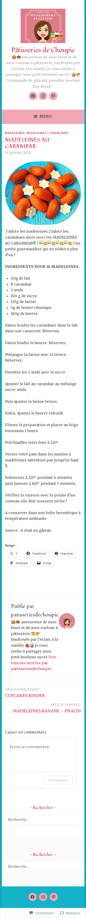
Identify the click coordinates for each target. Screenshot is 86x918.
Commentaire (58, 780)
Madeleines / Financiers (47, 133)
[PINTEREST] (53, 897)
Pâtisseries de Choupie (43, 50)
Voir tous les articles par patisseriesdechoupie (33, 663)
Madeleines (15, 133)
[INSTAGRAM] (43, 897)
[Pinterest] (53, 96)
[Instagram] (43, 96)
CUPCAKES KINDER (25, 692)
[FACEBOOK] (32, 897)
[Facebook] (33, 96)
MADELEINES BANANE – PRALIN (47, 708)
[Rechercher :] (43, 819)
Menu (45, 116)
